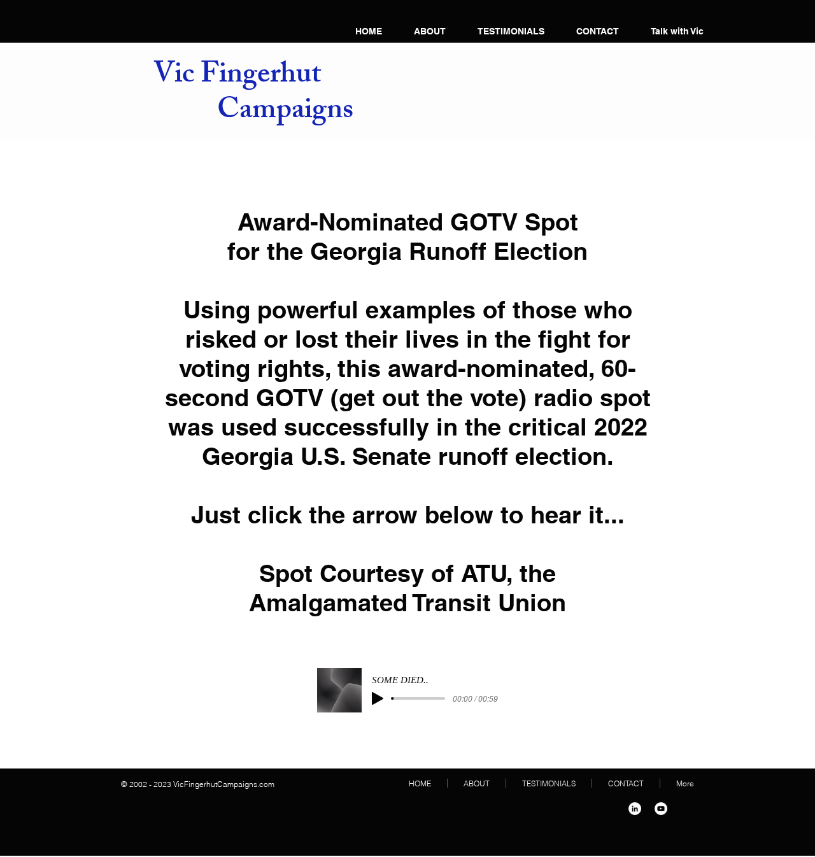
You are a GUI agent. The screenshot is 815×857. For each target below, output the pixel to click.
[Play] (377, 698)
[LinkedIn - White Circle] (634, 808)
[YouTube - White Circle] (661, 808)
